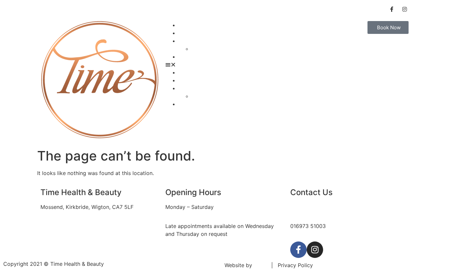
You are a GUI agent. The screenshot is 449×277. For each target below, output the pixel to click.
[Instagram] (315, 249)
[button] (224, 64)
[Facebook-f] (298, 249)
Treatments (192, 33)
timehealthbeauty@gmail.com (327, 207)
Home (185, 25)
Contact (188, 56)
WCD (260, 265)
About (186, 41)
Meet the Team (210, 48)
